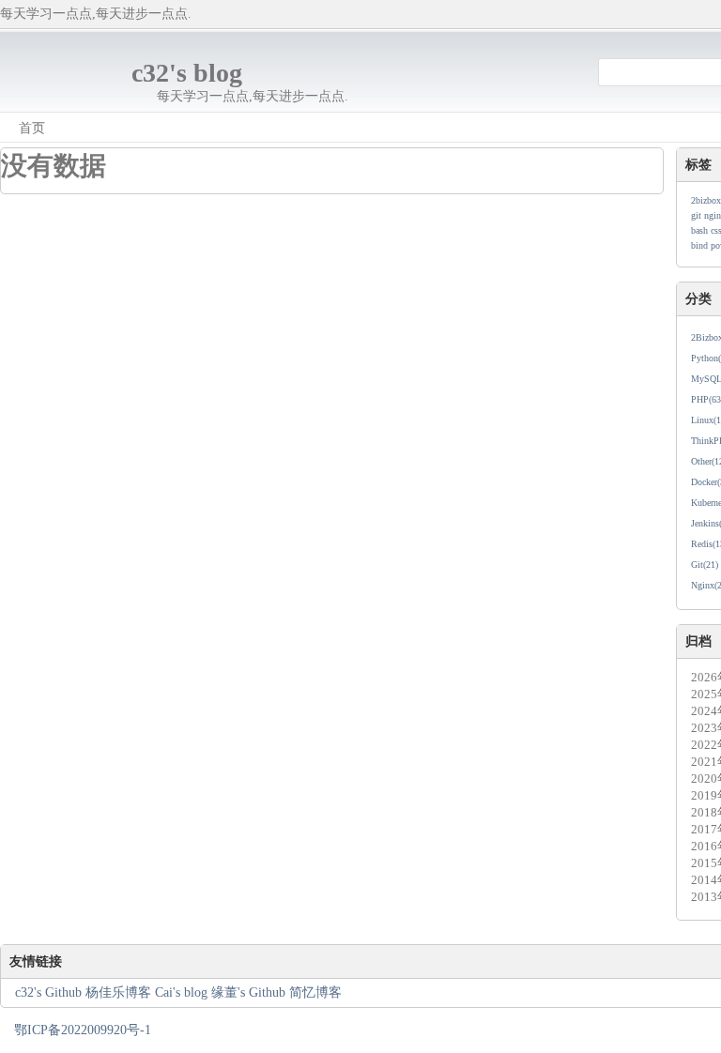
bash (699, 230)
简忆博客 (315, 992)
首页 (32, 128)
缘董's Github (250, 992)
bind (699, 245)
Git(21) (704, 564)
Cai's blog (181, 992)
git (696, 215)
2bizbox (706, 200)
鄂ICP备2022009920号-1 (82, 1030)
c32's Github (48, 992)
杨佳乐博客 (118, 992)
